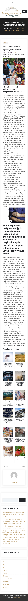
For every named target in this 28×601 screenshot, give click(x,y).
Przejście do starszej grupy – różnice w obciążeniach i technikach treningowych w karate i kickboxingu (14, 532)
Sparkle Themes (17, 597)
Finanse (4, 570)
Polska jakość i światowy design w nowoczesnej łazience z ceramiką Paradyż (13, 514)
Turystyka (5, 584)
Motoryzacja (6, 576)
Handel (4, 573)
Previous (5, 466)
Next (23, 466)
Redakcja (15, 52)
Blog (5, 42)
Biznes (4, 562)
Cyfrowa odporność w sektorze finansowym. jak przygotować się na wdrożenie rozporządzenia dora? (13, 521)
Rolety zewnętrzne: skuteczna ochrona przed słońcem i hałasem (13, 527)
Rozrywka (5, 581)
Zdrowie (5, 587)
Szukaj (5, 495)
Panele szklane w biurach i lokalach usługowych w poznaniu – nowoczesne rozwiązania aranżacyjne (13, 540)
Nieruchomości (7, 579)
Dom (3, 567)
